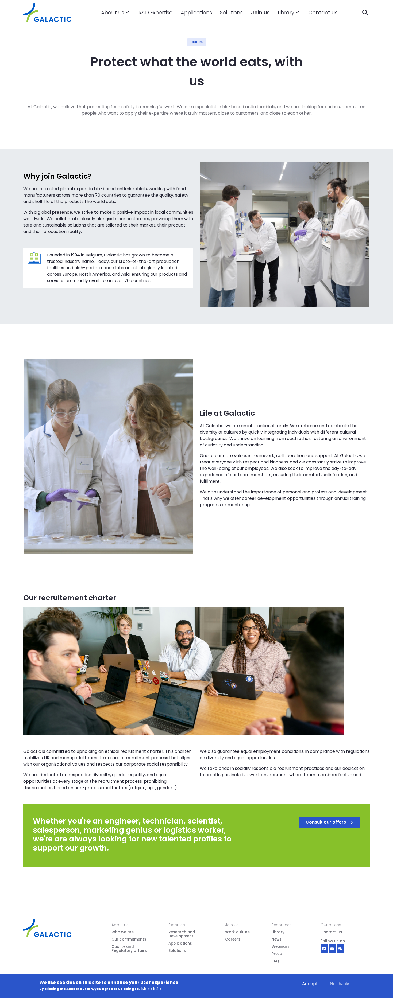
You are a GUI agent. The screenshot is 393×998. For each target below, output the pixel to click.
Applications (196, 12)
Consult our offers (329, 822)
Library (286, 12)
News (277, 940)
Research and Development (181, 934)
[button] (127, 18)
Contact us (323, 12)
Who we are (122, 932)
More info (151, 988)
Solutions (231, 12)
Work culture (237, 932)
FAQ (275, 961)
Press (277, 954)
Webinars (281, 947)
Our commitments (128, 940)
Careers (232, 940)
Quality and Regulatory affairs (129, 949)
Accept (310, 984)
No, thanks (340, 983)
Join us (260, 12)
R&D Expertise (155, 12)
